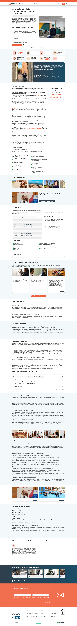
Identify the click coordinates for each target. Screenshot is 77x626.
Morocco (15, 16)
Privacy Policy (53, 616)
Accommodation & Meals (38, 47)
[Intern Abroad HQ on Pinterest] (19, 615)
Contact (58, 3)
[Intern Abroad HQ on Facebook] (12, 615)
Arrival (31, 47)
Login (67, 3)
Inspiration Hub (43, 612)
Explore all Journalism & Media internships (23, 580)
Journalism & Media (31, 16)
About (52, 610)
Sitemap (52, 617)
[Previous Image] (13, 184)
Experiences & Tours (26, 47)
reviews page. (43, 561)
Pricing (40, 3)
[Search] (52, 3)
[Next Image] (63, 184)
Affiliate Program (53, 613)
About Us (48, 3)
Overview (14, 47)
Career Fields (18, 3)
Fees (21, 47)
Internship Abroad (22, 16)
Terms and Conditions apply (49, 228)
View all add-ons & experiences (38, 295)
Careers (52, 612)
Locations (24, 3)
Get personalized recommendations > (56, 97)
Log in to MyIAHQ (43, 616)
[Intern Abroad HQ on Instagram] (14, 615)
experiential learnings (52, 247)
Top (63, 47)
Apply (63, 3)
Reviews (44, 3)
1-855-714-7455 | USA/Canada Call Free (32, 613)
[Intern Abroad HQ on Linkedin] (16, 615)
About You (29, 3)
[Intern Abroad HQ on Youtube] (17, 615)
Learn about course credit (47, 201)
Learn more (26, 291)
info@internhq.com (29, 610)
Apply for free (17, 44)
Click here (38, 95)
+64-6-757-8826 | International (31, 612)
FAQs (42, 613)
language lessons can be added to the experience (33, 128)
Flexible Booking (43, 610)
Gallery (18, 47)
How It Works (35, 3)
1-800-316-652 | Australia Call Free (32, 616)
